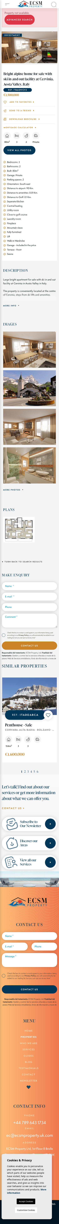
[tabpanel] (29, 723)
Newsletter (28, 1080)
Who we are (28, 1043)
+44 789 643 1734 (29, 1122)
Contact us (12, 808)
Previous (2, 47)
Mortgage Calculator (19, 127)
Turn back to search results (23, 561)
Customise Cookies (26, 1210)
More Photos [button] (12, 490)
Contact (28, 1074)
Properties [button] (29, 1037)
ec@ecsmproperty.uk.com (29, 1135)
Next (56, 47)
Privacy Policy (24, 635)
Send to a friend (20, 110)
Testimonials (29, 1068)
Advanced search (20, 19)
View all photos (19, 150)
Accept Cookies (26, 1201)
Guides (29, 1055)
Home (29, 1030)
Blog (28, 1062)
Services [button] (28, 1049)
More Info (10, 305)
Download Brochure (22, 119)
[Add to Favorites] (48, 715)
